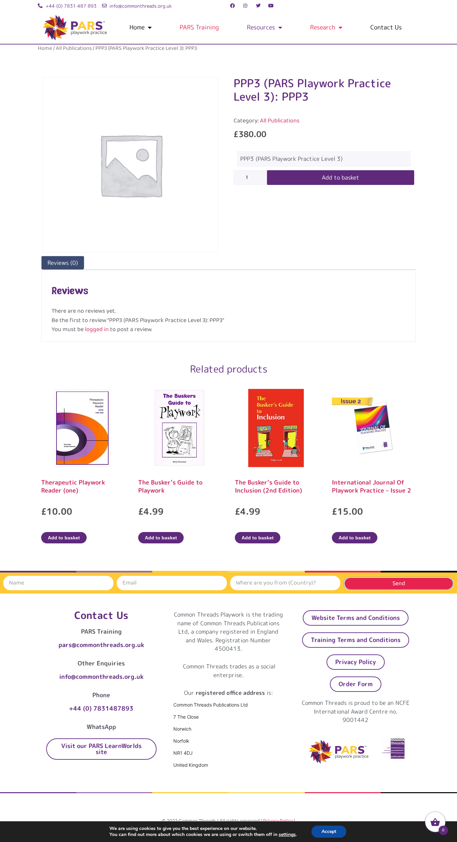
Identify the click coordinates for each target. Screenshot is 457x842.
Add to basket (340, 177)
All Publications (74, 48)
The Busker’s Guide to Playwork (170, 486)
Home (137, 27)
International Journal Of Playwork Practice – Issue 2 (371, 486)
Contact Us (386, 27)
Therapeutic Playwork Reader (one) (73, 486)
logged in (97, 329)
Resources (261, 27)
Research (322, 27)
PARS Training (199, 27)
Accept (329, 831)
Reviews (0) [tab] (63, 263)
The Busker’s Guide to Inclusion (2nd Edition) (268, 486)
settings (287, 835)
